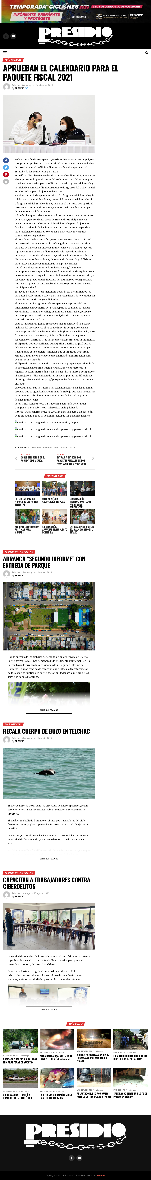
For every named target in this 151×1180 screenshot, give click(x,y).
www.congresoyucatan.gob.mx (42, 411)
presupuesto (68, 447)
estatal (37, 447)
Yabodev (101, 1175)
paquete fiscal (51, 447)
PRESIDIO (19, 88)
